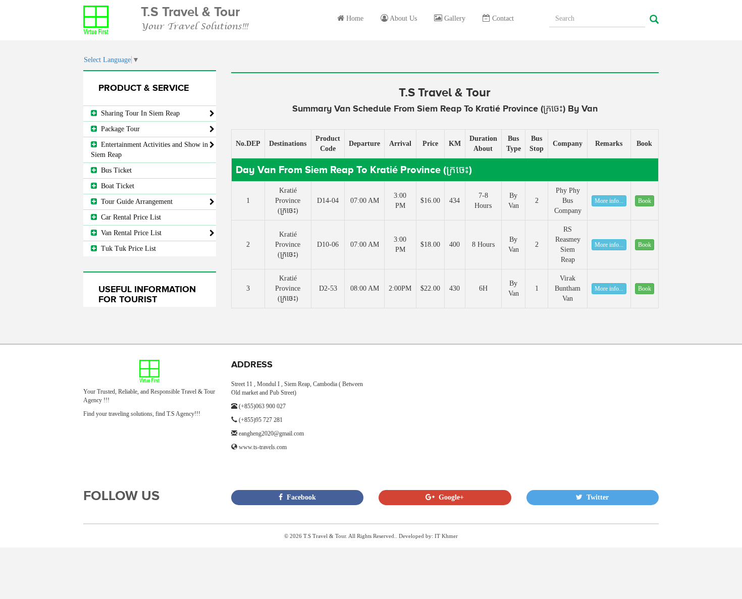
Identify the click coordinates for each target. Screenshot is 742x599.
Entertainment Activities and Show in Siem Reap (149, 149)
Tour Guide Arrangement (135, 201)
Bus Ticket (114, 170)
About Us (402, 18)
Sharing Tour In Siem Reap (138, 113)
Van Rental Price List (129, 233)
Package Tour (118, 129)
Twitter (595, 497)
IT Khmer (446, 536)
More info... (609, 200)
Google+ (449, 497)
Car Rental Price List (129, 217)
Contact (502, 18)
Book (644, 200)
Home (353, 18)
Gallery (453, 18)
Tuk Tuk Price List (126, 248)
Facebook (299, 497)
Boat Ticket (115, 186)
